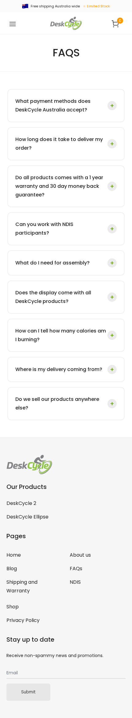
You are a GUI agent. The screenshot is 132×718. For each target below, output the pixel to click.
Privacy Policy (23, 620)
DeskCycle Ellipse (27, 516)
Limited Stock (98, 6)
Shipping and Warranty (21, 586)
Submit (28, 692)
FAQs (76, 568)
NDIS (75, 582)
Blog (11, 568)
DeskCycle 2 (21, 503)
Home (13, 555)
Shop (12, 606)
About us (80, 555)
